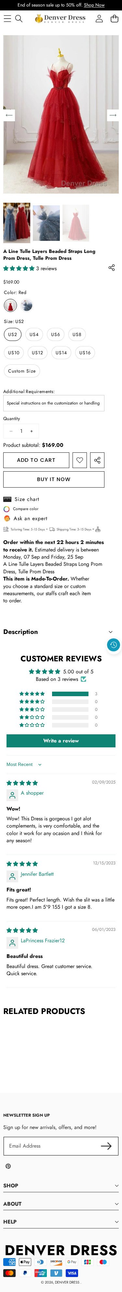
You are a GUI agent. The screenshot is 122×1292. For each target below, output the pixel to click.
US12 (37, 352)
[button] (113, 660)
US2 (12, 334)
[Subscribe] (106, 1146)
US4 (34, 334)
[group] (16, 223)
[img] (22, 783)
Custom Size (22, 371)
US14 (61, 352)
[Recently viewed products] (113, 645)
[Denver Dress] (61, 18)
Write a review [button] (61, 740)
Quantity (11, 419)
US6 (55, 334)
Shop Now (94, 5)
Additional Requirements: (29, 392)
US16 (85, 352)
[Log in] (99, 18)
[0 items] (114, 18)
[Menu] (7, 18)
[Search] (18, 18)
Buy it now (54, 479)
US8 (77, 334)
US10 (14, 352)
